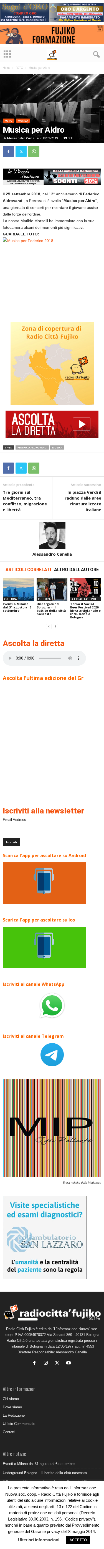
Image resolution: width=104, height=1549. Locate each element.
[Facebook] (8, 151)
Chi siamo (11, 1399)
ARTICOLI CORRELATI (28, 569)
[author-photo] (52, 535)
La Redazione (14, 1415)
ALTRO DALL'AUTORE (76, 569)
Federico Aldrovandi (32, 447)
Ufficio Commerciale (19, 1424)
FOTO (19, 68)
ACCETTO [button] (78, 1540)
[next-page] (55, 626)
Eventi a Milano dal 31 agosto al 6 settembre (17, 607)
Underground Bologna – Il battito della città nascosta (51, 609)
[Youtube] (69, 1363)
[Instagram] (47, 1363)
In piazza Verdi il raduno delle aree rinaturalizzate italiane (83, 500)
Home (6, 68)
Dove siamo (12, 1407)
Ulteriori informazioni (38, 1539)
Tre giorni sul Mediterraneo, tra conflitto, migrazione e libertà (25, 500)
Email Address (14, 820)
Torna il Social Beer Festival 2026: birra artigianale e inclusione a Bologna (85, 610)
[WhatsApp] (33, 151)
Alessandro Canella (23, 138)
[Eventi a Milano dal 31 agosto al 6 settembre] (18, 589)
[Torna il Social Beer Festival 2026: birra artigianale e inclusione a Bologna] (85, 589)
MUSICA (23, 120)
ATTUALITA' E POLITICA (86, 599)
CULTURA (10, 599)
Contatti (9, 1432)
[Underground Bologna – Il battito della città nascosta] (52, 589)
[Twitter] (21, 151)
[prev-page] (49, 626)
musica (57, 447)
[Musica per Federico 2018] (52, 275)
